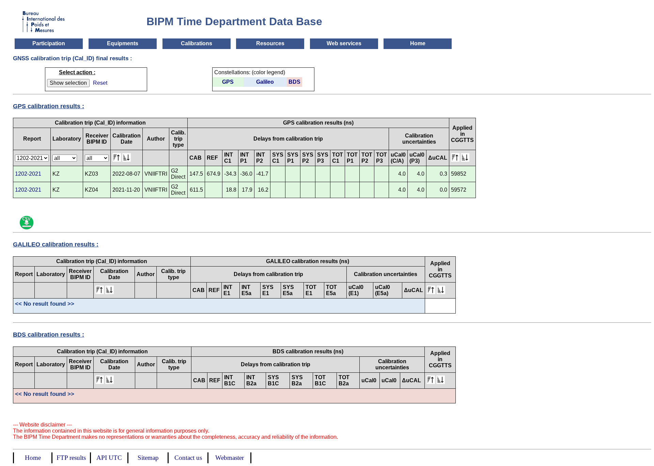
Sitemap (148, 457)
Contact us (188, 457)
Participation (48, 43)
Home (417, 43)
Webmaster (229, 457)
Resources (270, 43)
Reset (100, 83)
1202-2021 (28, 174)
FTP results (71, 457)
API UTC (109, 457)
